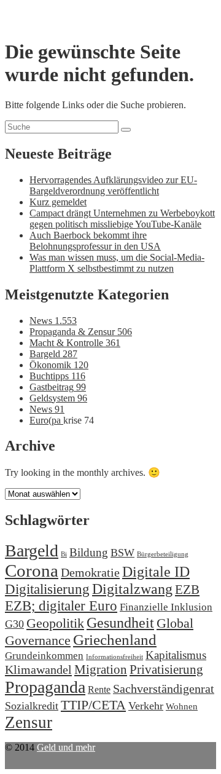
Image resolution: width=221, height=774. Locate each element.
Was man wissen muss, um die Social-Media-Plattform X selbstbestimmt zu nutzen (116, 263)
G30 (14, 624)
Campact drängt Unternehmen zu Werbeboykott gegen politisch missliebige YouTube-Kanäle (122, 218)
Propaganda (45, 687)
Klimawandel (38, 669)
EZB (187, 589)
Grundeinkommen (44, 655)
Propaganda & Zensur (80, 331)
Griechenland (115, 639)
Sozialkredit (31, 706)
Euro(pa (46, 420)
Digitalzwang (132, 589)
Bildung (88, 552)
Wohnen (182, 706)
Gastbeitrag (57, 387)
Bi (64, 554)
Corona (31, 570)
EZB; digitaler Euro (61, 606)
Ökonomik (58, 365)
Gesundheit (120, 622)
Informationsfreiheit (114, 657)
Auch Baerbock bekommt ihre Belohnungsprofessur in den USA (95, 240)
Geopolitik (55, 623)
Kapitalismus (175, 655)
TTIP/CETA (93, 705)
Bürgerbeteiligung (162, 554)
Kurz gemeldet (58, 202)
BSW (122, 553)
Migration (100, 669)
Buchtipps (57, 376)
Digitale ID (156, 572)
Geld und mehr (66, 747)
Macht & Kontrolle (74, 343)
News (53, 320)
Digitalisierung (47, 589)
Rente (99, 689)
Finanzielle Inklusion (166, 607)
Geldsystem (58, 398)
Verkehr (145, 706)
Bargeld (53, 354)
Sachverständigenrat (163, 688)
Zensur (28, 722)
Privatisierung (166, 669)
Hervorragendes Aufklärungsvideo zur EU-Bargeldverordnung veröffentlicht (113, 185)
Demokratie (90, 572)
